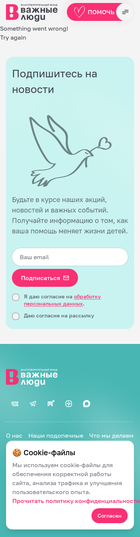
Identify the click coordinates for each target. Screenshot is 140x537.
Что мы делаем (111, 435)
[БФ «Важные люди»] (70, 377)
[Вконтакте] (15, 404)
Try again (13, 37)
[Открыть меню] (125, 12)
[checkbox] (15, 297)
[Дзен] (69, 404)
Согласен (109, 515)
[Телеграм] (33, 404)
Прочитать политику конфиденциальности (76, 501)
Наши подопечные (55, 435)
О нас (14, 435)
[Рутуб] (51, 404)
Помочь (101, 12)
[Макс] (87, 404)
